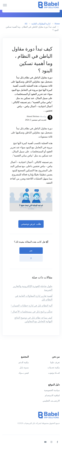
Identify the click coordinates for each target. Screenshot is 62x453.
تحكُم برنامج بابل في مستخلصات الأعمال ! (31, 311)
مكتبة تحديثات (54, 367)
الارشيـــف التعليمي (51, 401)
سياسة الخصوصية (52, 390)
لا (31, 258)
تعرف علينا (55, 362)
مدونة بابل (24, 367)
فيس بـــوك (24, 373)
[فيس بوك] (57, 442)
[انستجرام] (51, 442)
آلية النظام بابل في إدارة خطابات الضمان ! (31, 305)
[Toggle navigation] (5, 5)
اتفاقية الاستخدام (52, 395)
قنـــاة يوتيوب (54, 373)
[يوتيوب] (45, 442)
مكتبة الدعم (24, 362)
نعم (31, 250)
